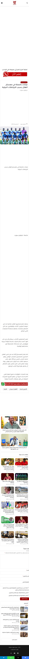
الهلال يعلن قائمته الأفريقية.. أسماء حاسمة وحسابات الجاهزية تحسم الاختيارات (8, 468)
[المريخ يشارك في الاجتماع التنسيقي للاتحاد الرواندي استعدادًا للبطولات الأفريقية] (21, 534)
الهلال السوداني (13, 389)
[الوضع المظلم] (27, 3)
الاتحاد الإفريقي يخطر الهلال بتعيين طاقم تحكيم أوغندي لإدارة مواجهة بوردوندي (8, 511)
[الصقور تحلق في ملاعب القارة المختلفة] (7, 476)
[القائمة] (1, 3)
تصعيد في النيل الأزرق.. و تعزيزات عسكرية (10, 632)
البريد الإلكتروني (26, 576)
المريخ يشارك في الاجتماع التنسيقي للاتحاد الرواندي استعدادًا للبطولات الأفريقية (22, 541)
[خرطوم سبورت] (14, 3)
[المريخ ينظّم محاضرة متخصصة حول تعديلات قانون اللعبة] (21, 505)
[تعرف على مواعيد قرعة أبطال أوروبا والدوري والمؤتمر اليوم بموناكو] (21, 490)
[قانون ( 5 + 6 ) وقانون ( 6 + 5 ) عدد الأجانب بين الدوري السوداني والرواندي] (21, 519)
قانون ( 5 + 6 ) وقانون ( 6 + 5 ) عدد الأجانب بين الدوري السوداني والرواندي (21, 526)
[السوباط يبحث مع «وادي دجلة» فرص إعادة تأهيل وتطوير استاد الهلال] (7, 534)
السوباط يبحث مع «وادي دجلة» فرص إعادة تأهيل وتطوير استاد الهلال (7, 541)
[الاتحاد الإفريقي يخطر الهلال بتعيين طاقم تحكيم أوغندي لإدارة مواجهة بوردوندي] (7, 505)
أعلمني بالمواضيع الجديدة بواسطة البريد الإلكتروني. (18, 595)
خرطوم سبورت (23, 124)
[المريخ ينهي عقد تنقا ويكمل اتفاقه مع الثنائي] (21, 461)
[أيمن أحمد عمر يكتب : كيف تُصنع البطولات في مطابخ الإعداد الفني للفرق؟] (7, 519)
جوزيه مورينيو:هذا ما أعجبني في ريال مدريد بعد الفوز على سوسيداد (8, 496)
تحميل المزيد (14, 639)
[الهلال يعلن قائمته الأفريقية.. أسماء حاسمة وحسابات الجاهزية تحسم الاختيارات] (7, 461)
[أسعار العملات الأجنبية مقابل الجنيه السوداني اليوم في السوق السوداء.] (24, 609)
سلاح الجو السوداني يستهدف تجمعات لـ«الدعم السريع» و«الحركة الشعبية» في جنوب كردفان (11, 627)
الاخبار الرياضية (24, 82)
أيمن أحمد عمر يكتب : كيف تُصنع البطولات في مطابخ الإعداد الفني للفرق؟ (8, 526)
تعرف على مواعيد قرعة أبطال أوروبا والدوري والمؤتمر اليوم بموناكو (22, 496)
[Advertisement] (14, 21)
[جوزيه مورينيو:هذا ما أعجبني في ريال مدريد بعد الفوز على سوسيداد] (7, 490)
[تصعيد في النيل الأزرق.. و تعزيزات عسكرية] (24, 634)
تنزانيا (5, 389)
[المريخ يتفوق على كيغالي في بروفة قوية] (21, 476)
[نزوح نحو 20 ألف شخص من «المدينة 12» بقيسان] (24, 621)
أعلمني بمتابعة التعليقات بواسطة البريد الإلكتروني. (18, 592)
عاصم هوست (13, 649)
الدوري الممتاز (23, 389)
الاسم (27, 570)
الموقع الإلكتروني (26, 582)
